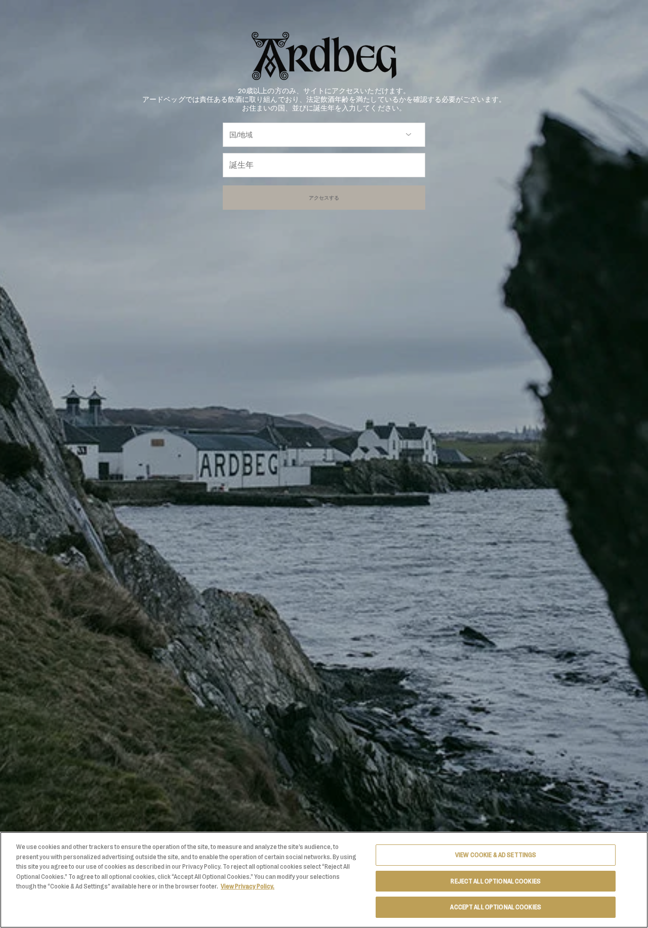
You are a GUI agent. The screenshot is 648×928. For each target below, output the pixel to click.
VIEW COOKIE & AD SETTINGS (495, 855)
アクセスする (324, 197)
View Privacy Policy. (247, 886)
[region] (324, 880)
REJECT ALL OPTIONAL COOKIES (496, 881)
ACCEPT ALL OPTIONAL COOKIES (495, 907)
